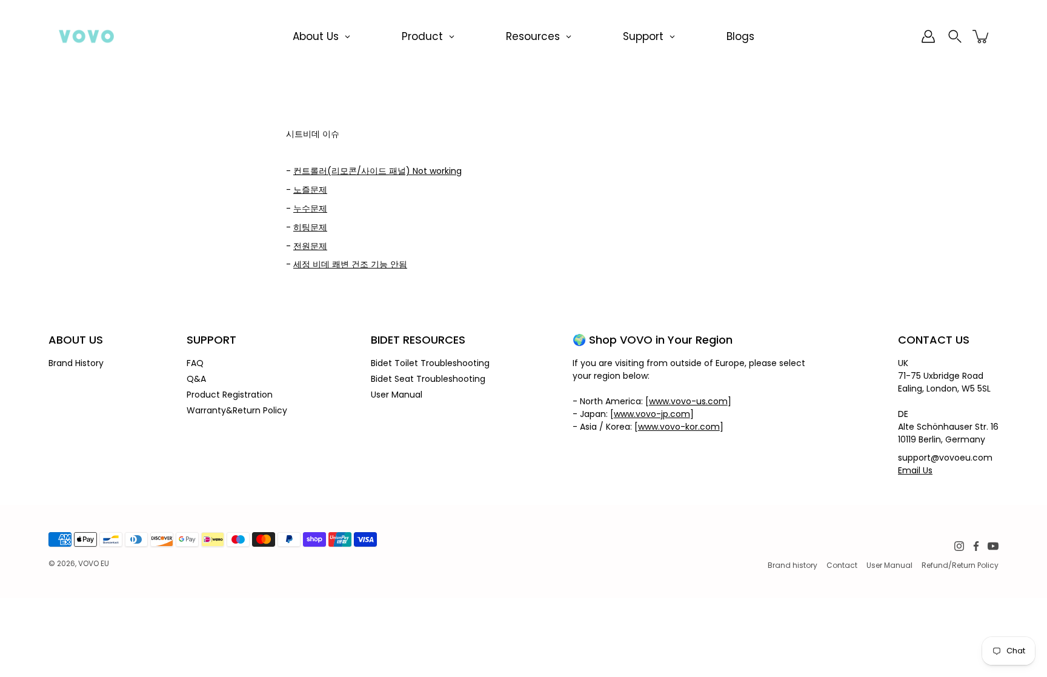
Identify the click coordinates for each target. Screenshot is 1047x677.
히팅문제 (310, 227)
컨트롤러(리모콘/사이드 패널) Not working (377, 171)
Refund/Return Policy (960, 565)
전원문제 (310, 246)
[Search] (955, 36)
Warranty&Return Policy (237, 410)
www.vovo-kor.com (679, 427)
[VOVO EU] (86, 36)
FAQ (195, 363)
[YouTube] (993, 546)
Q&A (196, 379)
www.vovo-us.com (688, 401)
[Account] (928, 36)
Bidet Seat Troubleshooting (428, 379)
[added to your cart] (981, 36)
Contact (841, 565)
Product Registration (230, 395)
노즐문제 (310, 190)
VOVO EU (93, 563)
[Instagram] (959, 546)
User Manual (396, 395)
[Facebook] (976, 546)
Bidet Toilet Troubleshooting (430, 363)
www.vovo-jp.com (652, 414)
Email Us (915, 470)
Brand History (76, 363)
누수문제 (310, 208)
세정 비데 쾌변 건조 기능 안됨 (350, 264)
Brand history (792, 565)
